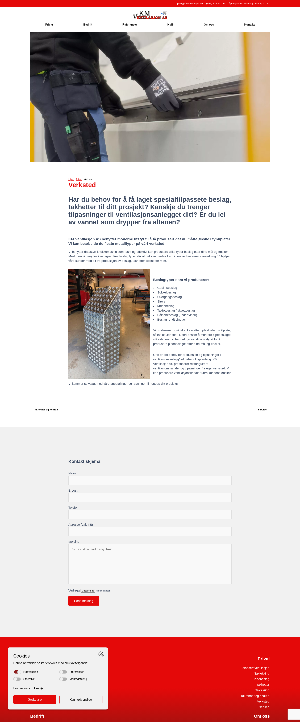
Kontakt (249, 24)
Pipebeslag (261, 679)
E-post (72, 490)
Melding (73, 541)
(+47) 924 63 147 (215, 3)
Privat (49, 24)
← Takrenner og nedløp (44, 409)
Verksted (263, 701)
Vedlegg (74, 590)
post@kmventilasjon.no (190, 3)
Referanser (129, 24)
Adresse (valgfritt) (80, 524)
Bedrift (87, 24)
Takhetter (262, 684)
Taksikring (262, 690)
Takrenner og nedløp (255, 696)
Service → (264, 409)
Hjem (71, 179)
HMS (170, 24)
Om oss (209, 24)
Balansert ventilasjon (254, 668)
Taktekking (262, 673)
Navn (72, 473)
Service (264, 707)
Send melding (83, 601)
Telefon (73, 507)
